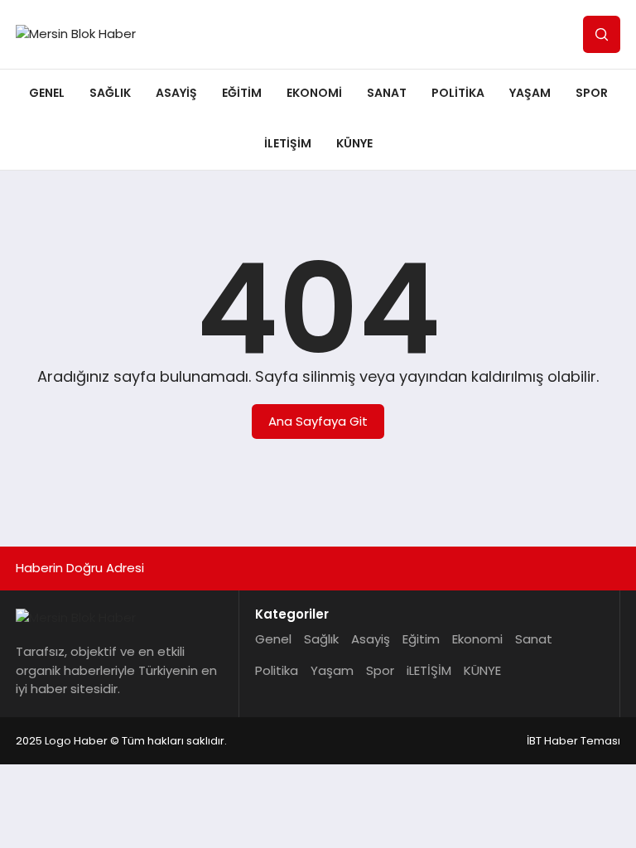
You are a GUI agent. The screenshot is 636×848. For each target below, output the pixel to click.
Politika (457, 92)
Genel (47, 92)
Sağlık (110, 92)
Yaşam (530, 92)
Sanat (387, 92)
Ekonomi (314, 92)
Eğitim (242, 92)
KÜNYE (354, 143)
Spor (592, 92)
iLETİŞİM (287, 143)
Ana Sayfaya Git (318, 421)
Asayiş (176, 92)
